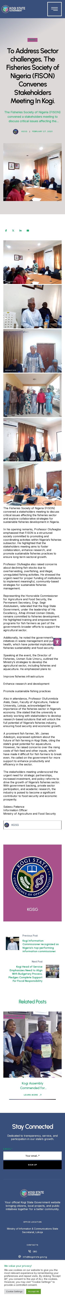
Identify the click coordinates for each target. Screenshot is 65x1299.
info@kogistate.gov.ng (35, 1257)
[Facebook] (6, 230)
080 (35, 1251)
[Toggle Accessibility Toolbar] (57, 642)
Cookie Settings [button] (14, 1291)
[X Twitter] (13, 230)
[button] (32, 1095)
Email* (8, 1149)
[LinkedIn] (21, 230)
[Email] (28, 230)
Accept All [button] (33, 1291)
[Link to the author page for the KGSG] (15, 131)
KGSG (15, 825)
